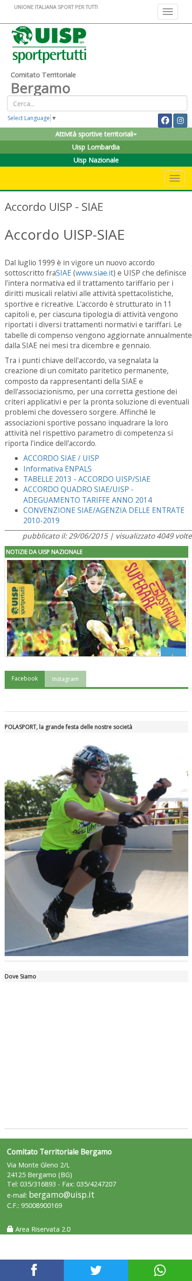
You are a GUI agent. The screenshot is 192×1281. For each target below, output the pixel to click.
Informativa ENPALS (57, 469)
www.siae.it (94, 273)
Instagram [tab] (65, 679)
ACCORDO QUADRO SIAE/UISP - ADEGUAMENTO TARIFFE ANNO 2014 (87, 494)
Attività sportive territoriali (94, 133)
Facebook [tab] (25, 678)
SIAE (63, 273)
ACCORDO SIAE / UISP (61, 458)
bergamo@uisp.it (62, 1194)
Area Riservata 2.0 (42, 1229)
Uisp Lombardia (96, 146)
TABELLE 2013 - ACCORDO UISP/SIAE (87, 479)
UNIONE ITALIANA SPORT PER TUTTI (56, 6)
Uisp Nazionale (96, 159)
